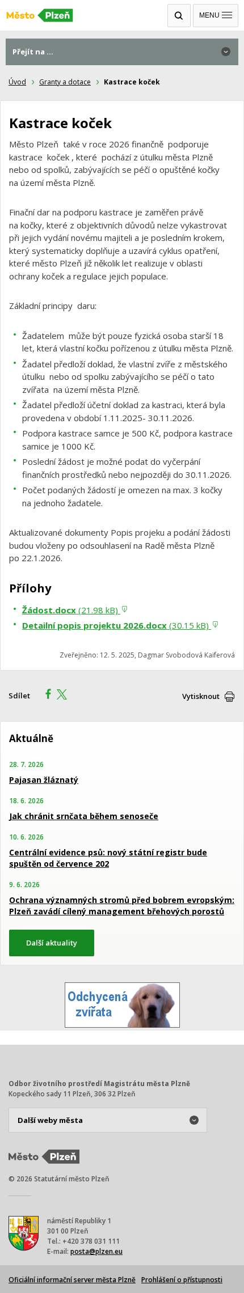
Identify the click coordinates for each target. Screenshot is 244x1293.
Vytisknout (201, 696)
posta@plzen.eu (96, 1251)
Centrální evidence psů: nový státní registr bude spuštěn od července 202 (108, 858)
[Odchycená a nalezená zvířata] (122, 1024)
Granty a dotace (65, 82)
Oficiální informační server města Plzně (72, 1279)
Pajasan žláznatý (43, 779)
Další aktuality (51, 943)
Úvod (17, 82)
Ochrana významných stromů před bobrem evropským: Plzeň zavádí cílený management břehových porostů (121, 905)
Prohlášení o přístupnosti (181, 1279)
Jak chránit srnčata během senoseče (83, 816)
